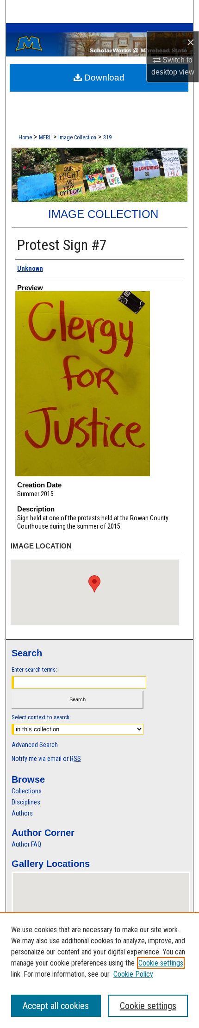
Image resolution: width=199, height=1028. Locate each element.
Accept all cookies (56, 1005)
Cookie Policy (133, 974)
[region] (99, 970)
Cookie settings (160, 963)
